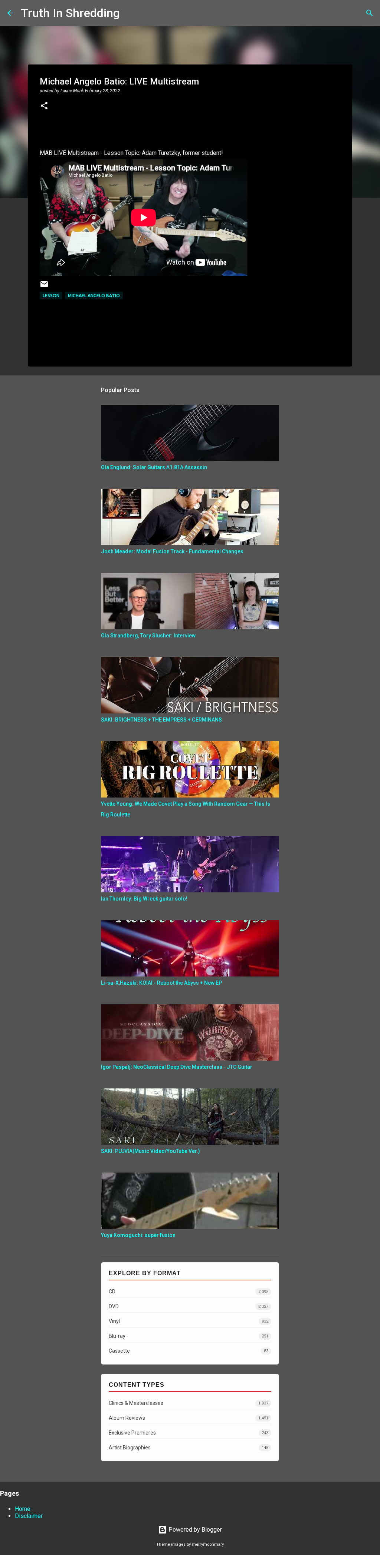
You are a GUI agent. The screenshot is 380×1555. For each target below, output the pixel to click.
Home (22, 1508)
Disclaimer (29, 1515)
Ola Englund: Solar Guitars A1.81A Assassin (154, 467)
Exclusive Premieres (188, 1433)
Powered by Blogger (194, 1529)
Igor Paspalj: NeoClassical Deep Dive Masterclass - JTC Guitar (176, 1067)
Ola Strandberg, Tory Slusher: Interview (148, 636)
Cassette (188, 1351)
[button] (44, 106)
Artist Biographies (188, 1447)
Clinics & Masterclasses (188, 1403)
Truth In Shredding (70, 13)
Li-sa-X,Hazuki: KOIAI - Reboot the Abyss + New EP (161, 983)
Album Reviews (188, 1418)
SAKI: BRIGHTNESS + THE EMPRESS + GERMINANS (161, 720)
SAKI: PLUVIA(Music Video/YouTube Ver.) (150, 1151)
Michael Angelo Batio (94, 295)
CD (188, 1291)
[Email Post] (44, 287)
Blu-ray (188, 1336)
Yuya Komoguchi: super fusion (138, 1235)
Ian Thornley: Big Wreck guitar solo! (144, 899)
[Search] (130, 13)
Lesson (51, 295)
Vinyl (188, 1321)
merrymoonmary (208, 1544)
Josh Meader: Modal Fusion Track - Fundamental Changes (172, 551)
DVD (188, 1306)
